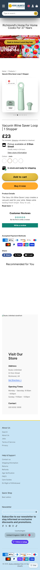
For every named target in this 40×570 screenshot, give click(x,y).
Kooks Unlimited (14, 564)
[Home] (16, 6)
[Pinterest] (10, 526)
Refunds (5, 470)
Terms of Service (8, 442)
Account (32, 6)
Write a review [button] (20, 225)
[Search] (36, 13)
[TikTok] (16, 526)
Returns (5, 466)
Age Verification (8, 473)
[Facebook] (3, 526)
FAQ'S (4, 476)
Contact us (6, 459)
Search (5, 432)
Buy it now (20, 186)
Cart (36, 6)
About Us (5, 435)
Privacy (5, 445)
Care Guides (7, 480)
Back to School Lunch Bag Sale (20, 42)
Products (11, 71)
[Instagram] (13, 526)
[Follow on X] (6, 526)
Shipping (15, 140)
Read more (6, 206)
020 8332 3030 (14, 407)
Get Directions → (15, 380)
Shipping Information (10, 463)
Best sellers (6, 497)
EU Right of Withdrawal (11, 483)
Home (4, 71)
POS (21, 564)
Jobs (4, 439)
